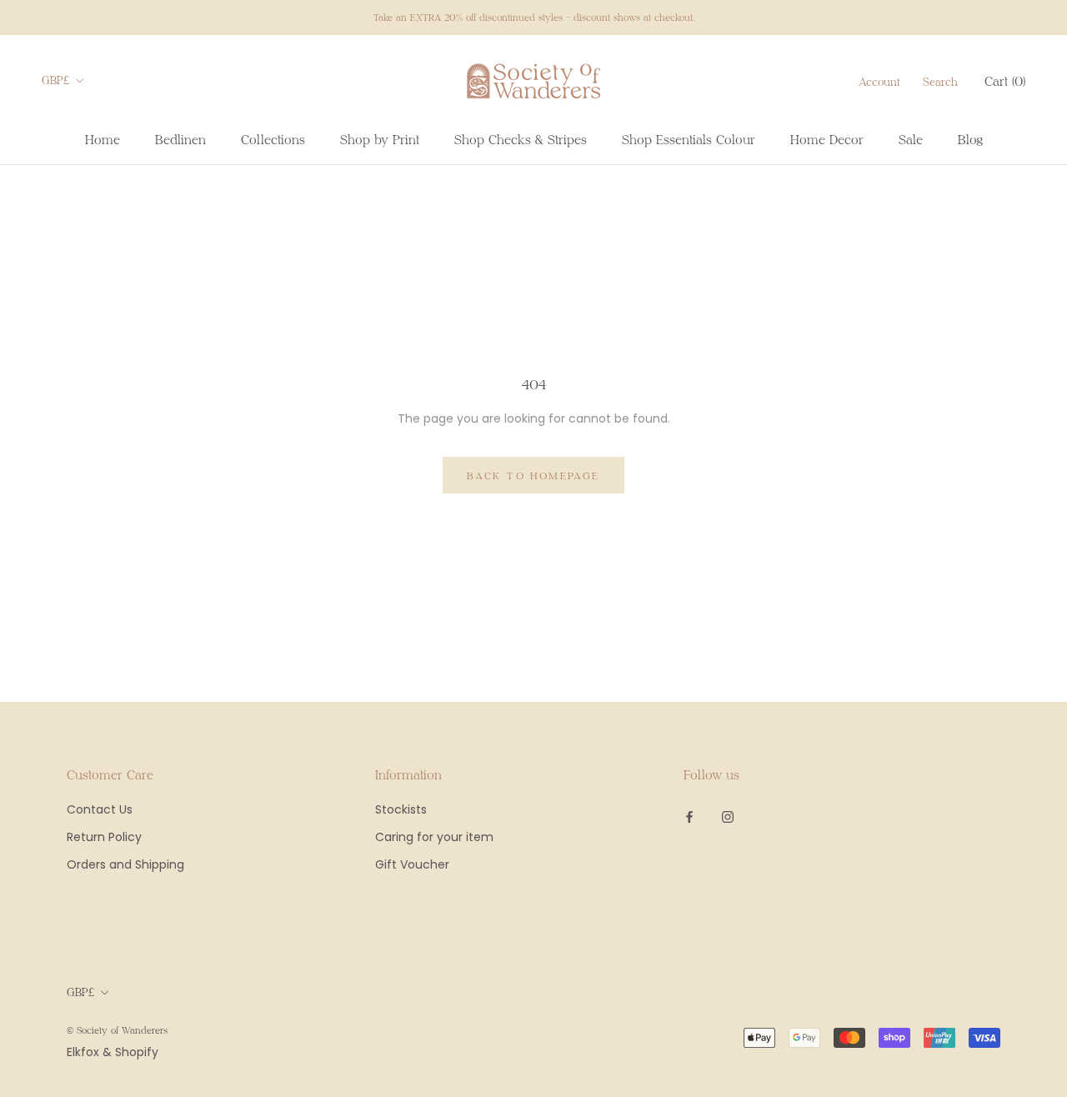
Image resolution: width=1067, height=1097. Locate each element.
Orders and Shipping (125, 864)
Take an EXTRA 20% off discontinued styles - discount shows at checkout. (533, 17)
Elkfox (83, 1052)
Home (102, 139)
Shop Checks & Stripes (520, 139)
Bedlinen (180, 139)
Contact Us (100, 809)
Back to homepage (533, 475)
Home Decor (827, 139)
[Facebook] (689, 815)
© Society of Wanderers (117, 1029)
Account (879, 81)
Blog (970, 139)
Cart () (1004, 80)
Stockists (401, 809)
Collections (273, 139)
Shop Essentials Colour (688, 139)
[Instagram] (728, 815)
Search (940, 81)
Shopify (136, 1052)
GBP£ (56, 80)
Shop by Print (379, 139)
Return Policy (104, 837)
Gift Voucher (412, 864)
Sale (911, 139)
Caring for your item (434, 837)
